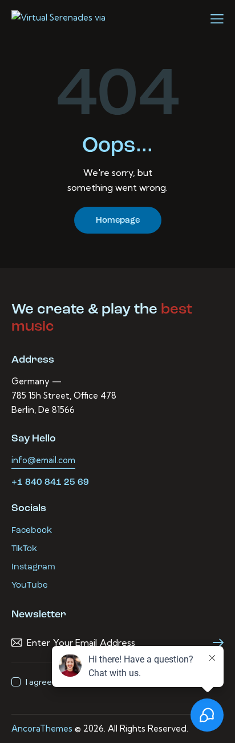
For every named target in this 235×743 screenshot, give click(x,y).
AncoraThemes (41, 728)
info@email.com (43, 460)
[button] (217, 18)
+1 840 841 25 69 (50, 482)
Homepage (118, 220)
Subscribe (215, 642)
